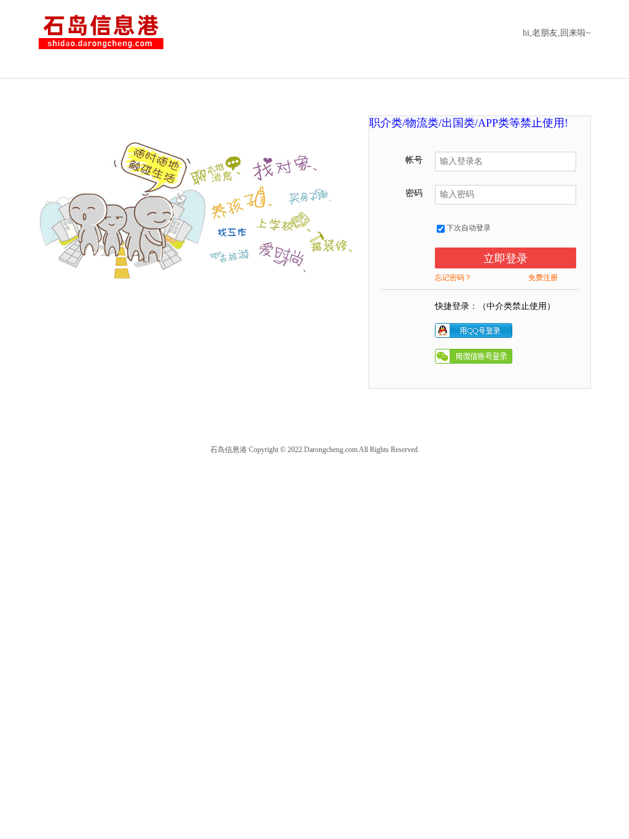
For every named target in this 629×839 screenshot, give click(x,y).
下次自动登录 (468, 228)
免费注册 (543, 277)
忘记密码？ (453, 277)
